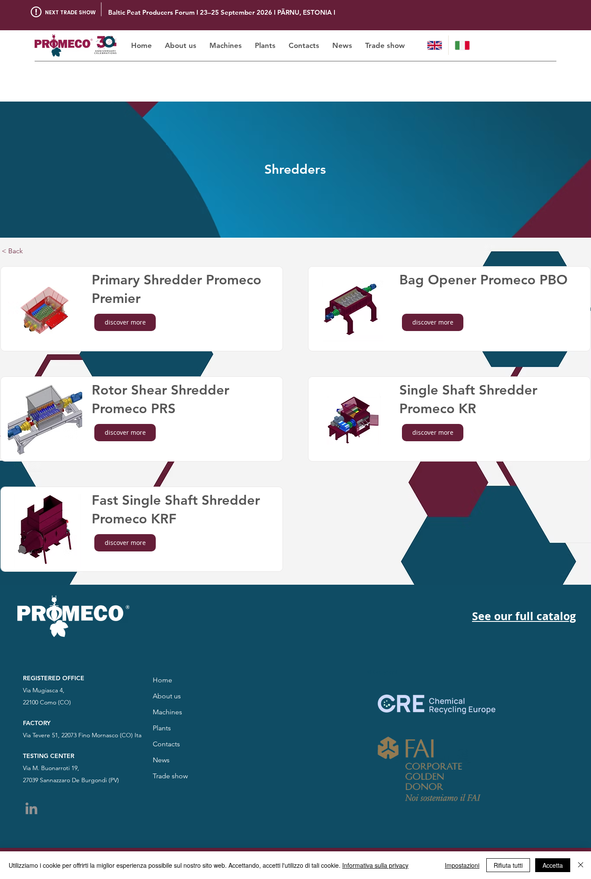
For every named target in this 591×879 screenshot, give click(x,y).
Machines (167, 712)
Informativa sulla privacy (375, 865)
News (161, 760)
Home (162, 680)
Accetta (553, 865)
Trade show (170, 776)
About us (167, 696)
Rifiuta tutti (508, 865)
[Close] (580, 865)
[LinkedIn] (31, 808)
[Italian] (462, 45)
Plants (162, 728)
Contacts (166, 744)
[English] (434, 45)
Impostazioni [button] (462, 865)
